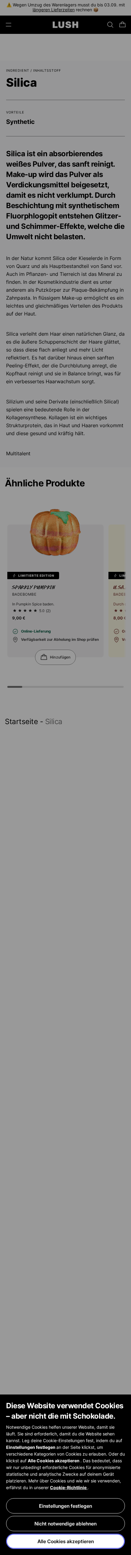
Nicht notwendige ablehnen (65, 1524)
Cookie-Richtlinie (68, 1487)
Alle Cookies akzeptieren (65, 1541)
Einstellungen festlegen (65, 1506)
